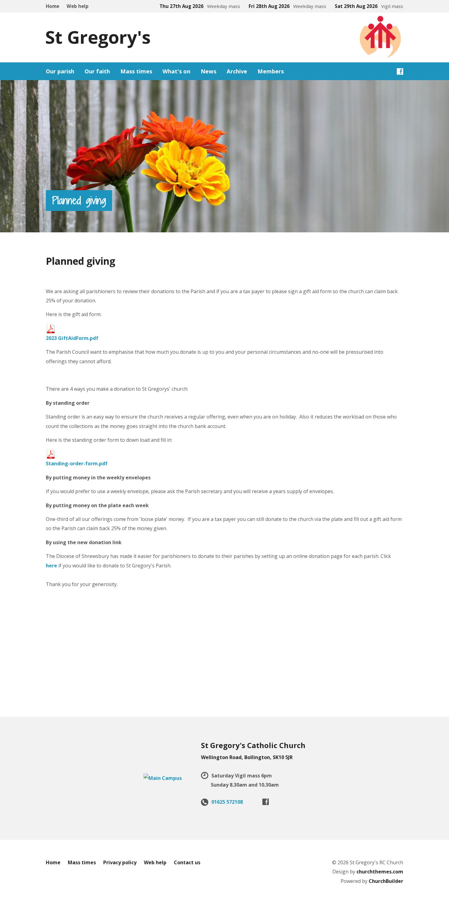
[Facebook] (400, 71)
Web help (78, 6)
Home (52, 6)
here (51, 565)
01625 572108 (227, 802)
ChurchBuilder (386, 881)
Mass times (82, 862)
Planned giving (79, 200)
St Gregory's (98, 37)
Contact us (187, 862)
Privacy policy (120, 862)
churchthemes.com (379, 871)
